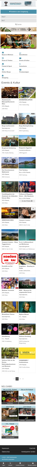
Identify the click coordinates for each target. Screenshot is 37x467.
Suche (19, 24)
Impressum (5, 448)
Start (3, 465)
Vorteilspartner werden (28, 451)
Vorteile (10, 465)
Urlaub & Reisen (20, 465)
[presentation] (2, 41)
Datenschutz (6, 451)
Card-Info (32, 448)
